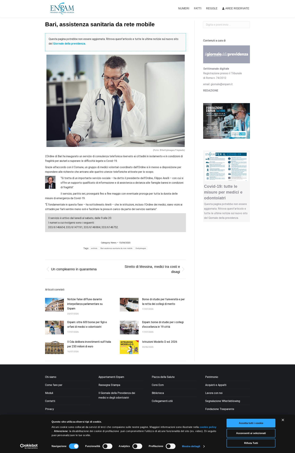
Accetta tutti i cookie (251, 423)
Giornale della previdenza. (69, 43)
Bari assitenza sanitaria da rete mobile (117, 248)
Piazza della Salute (163, 377)
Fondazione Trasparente (219, 409)
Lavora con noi (213, 393)
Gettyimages (141, 248)
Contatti (50, 401)
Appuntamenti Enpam (111, 377)
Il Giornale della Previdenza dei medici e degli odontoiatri (117, 395)
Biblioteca (158, 393)
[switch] (107, 446)
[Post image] (54, 305)
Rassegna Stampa (109, 385)
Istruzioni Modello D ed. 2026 (159, 341)
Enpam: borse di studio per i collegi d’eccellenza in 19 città (163, 324)
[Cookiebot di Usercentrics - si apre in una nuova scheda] (29, 446)
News (113, 242)
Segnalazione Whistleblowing (222, 401)
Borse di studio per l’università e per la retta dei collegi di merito (163, 302)
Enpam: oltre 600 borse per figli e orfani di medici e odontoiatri (87, 324)
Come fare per (53, 385)
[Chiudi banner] (283, 420)
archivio (94, 248)
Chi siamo (50, 377)
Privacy (49, 409)
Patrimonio (211, 377)
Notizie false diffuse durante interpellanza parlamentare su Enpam (85, 304)
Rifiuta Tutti (251, 443)
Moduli (49, 393)
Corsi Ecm (158, 385)
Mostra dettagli (191, 446)
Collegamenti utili (162, 401)
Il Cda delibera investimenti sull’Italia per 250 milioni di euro (89, 344)
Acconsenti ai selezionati (251, 433)
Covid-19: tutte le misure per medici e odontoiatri (223, 192)
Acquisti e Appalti (215, 385)
